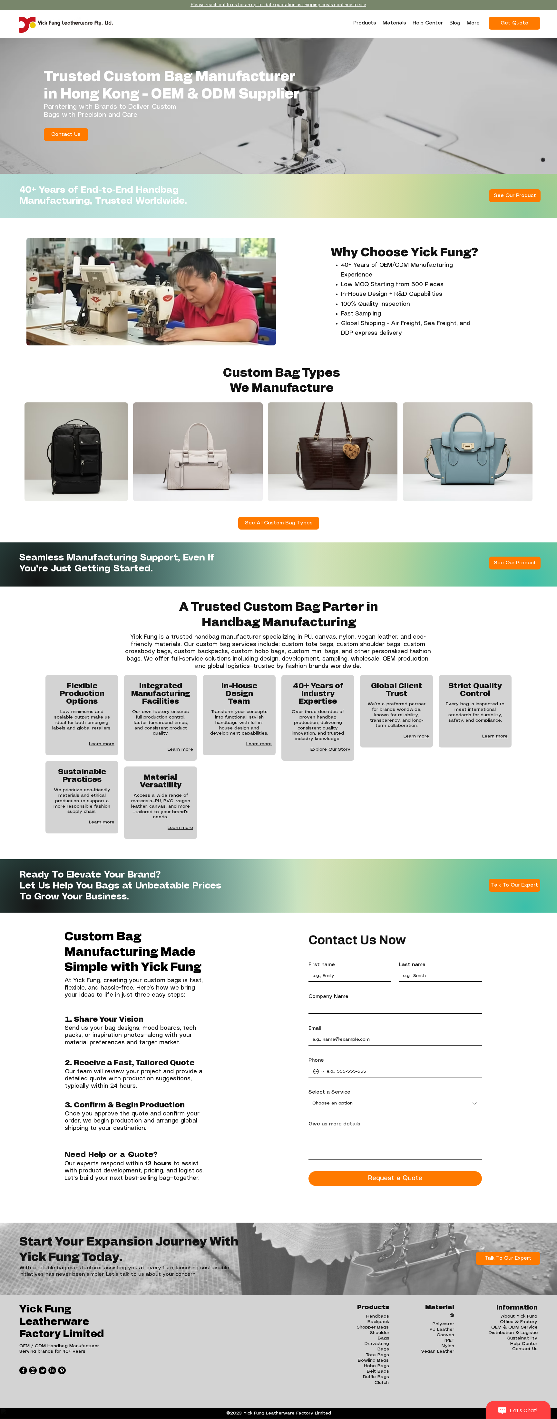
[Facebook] (23, 1370)
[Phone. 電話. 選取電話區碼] (318, 1072)
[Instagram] (33, 1370)
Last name (412, 964)
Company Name (328, 996)
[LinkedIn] (52, 1370)
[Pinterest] (62, 1370)
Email (314, 1028)
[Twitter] (42, 1370)
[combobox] (395, 1103)
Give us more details (334, 1124)
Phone (316, 1060)
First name (321, 964)
